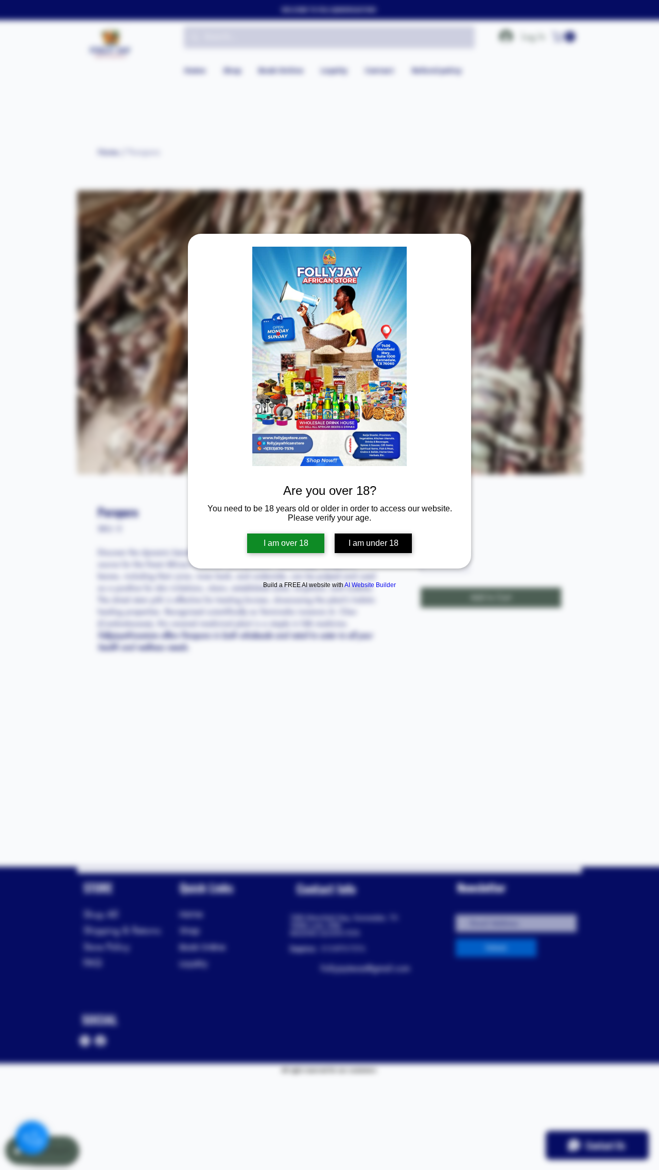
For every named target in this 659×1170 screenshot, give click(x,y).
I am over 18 (286, 543)
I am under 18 (373, 543)
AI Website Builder (370, 585)
